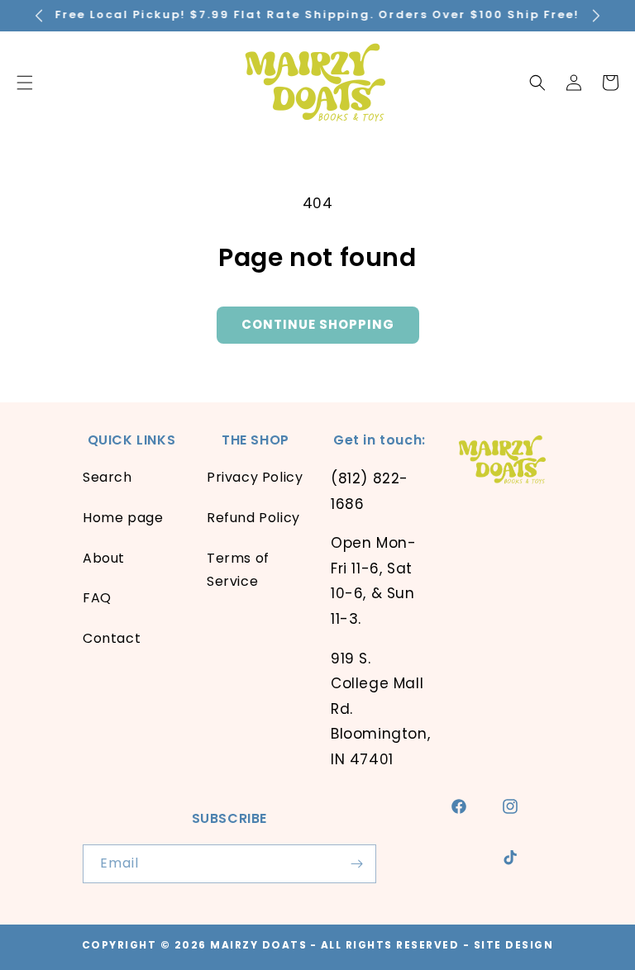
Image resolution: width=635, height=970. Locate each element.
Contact (112, 638)
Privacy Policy (255, 477)
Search (107, 477)
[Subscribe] (357, 863)
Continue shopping (317, 324)
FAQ (97, 597)
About (104, 558)
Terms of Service (238, 570)
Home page (123, 517)
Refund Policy (253, 517)
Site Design (514, 945)
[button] (537, 82)
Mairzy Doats (258, 945)
